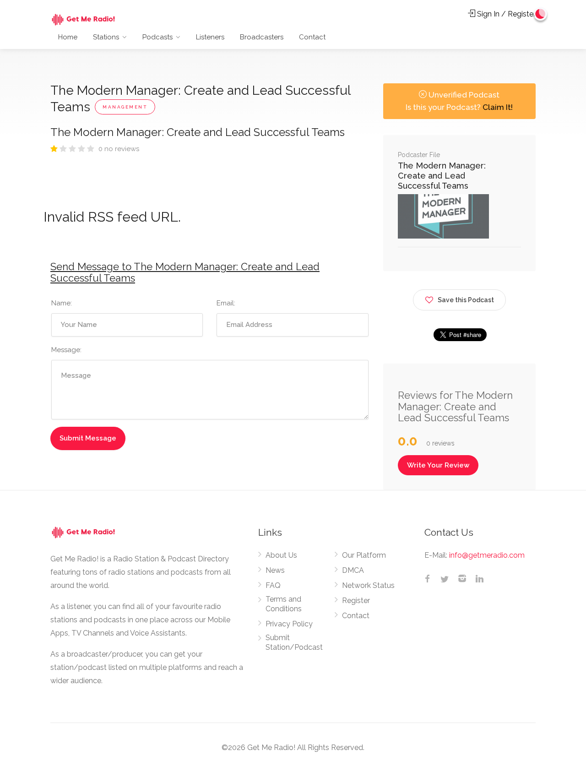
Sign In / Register (505, 14)
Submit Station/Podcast (294, 642)
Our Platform (364, 555)
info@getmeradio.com (487, 555)
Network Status (368, 585)
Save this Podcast (466, 300)
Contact (312, 37)
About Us (281, 555)
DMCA (353, 570)
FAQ (273, 585)
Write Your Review (438, 465)
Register (356, 600)
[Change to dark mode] (541, 14)
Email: (226, 303)
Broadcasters (261, 37)
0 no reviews (118, 149)
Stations (106, 37)
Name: (61, 303)
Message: (66, 350)
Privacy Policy (289, 624)
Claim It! (498, 107)
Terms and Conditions (284, 604)
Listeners (210, 37)
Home (67, 37)
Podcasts (157, 37)
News (275, 570)
